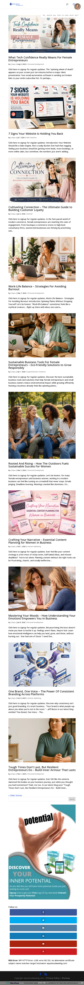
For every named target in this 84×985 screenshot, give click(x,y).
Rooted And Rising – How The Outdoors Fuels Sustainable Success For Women (38, 464)
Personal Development (36, 64)
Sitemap (66, 978)
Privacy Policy (53, 978)
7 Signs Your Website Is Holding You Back (35, 134)
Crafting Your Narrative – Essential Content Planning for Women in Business (37, 541)
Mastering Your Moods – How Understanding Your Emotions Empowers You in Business (41, 617)
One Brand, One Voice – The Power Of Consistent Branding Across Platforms (41, 692)
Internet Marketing (34, 546)
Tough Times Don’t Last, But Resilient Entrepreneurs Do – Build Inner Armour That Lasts (42, 768)
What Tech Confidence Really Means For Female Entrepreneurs (40, 58)
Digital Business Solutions (36, 372)
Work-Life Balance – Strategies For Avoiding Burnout (37, 287)
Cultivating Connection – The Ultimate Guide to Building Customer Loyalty (40, 208)
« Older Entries (15, 795)
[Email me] (77, 6)
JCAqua (13, 64)
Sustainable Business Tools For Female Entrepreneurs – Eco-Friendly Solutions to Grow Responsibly (39, 365)
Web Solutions (31, 137)
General (29, 214)
